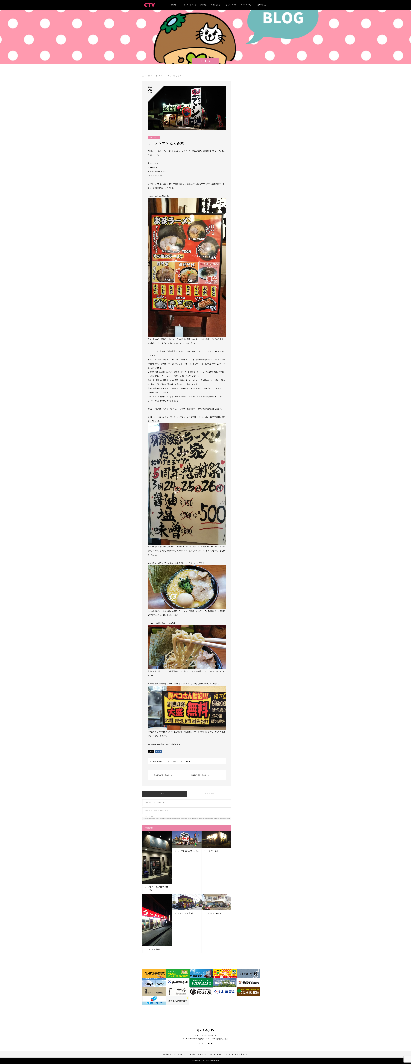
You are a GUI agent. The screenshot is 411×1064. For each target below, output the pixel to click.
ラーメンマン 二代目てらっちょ (186, 851)
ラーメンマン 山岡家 (153, 949)
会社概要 (173, 5)
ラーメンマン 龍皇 (211, 851)
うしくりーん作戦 (230, 5)
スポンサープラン (247, 5)
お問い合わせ (261, 5)
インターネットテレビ (188, 5)
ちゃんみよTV (160, 761)
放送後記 (203, 5)
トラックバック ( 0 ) (209, 793)
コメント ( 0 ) (164, 793)
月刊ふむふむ (215, 5)
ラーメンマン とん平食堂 (184, 913)
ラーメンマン (154, 137)
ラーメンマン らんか (212, 913)
